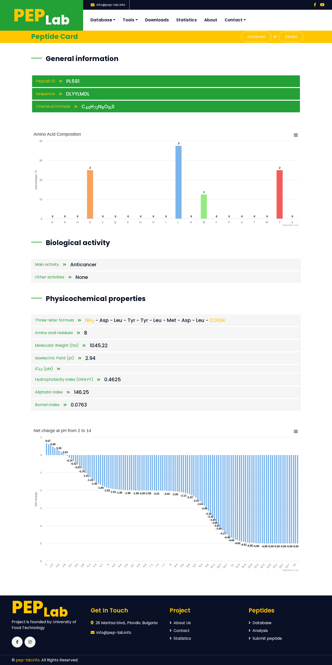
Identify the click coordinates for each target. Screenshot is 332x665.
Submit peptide (267, 638)
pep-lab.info (28, 660)
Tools (128, 20)
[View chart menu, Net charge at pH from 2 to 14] (296, 431)
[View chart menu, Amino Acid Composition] (296, 135)
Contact (234, 20)
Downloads (157, 20)
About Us (182, 623)
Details (291, 36)
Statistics (186, 20)
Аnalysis (260, 630)
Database (101, 20)
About (210, 20)
